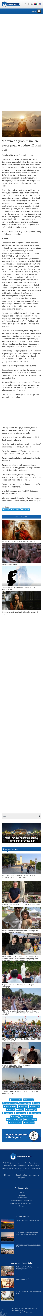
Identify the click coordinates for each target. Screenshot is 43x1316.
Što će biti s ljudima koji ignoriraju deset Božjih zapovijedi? (28, 1268)
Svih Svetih (16, 510)
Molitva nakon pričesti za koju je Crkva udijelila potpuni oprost (20, 613)
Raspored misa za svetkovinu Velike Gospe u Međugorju (18, 986)
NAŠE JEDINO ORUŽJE (23, 1279)
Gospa (37, 1103)
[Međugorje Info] (11, 4)
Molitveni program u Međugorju (21, 1200)
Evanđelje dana (10, 1103)
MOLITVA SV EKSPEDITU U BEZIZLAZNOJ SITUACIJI (18, 541)
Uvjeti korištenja (21, 1198)
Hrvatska (24, 1106)
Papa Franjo (31, 1110)
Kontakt (21, 1206)
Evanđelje (29, 1100)
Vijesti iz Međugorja (15, 1119)
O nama (21, 1192)
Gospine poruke (11, 1106)
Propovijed (8, 1113)
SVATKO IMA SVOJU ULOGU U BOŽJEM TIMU (28, 1246)
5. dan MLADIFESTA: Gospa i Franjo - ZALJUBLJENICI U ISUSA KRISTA (21, 1092)
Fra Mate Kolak (25, 1103)
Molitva (6, 510)
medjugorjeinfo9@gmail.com (25, 1312)
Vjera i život (30, 1123)
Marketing (21, 1195)
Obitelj (20, 1110)
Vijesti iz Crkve (27, 1116)
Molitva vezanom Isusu (9, 564)
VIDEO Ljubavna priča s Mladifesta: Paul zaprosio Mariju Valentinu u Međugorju (20, 931)
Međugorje (35, 1106)
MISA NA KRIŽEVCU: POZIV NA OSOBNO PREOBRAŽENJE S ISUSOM (16, 1066)
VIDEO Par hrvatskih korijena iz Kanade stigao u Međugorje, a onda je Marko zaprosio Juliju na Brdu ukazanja (20, 1013)
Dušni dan (26, 510)
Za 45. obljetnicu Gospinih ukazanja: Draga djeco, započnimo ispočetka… (27, 1233)
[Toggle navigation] (39, 11)
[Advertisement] (21, 39)
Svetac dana (21, 1113)
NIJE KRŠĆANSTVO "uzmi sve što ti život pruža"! (28, 1293)
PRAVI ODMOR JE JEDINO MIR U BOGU (28, 1220)
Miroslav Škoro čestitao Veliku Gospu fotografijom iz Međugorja (21, 905)
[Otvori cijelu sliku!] (21, 124)
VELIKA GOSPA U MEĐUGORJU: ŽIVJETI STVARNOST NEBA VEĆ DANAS (18, 876)
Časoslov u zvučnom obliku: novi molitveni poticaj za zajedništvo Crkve (19, 588)
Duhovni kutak (17, 1100)
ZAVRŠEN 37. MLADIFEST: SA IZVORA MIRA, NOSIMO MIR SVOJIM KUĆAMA (21, 1040)
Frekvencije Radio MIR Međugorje (21, 1203)
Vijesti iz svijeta (16, 1123)
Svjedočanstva (35, 1113)
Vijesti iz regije (31, 1119)
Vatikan (15, 1116)
